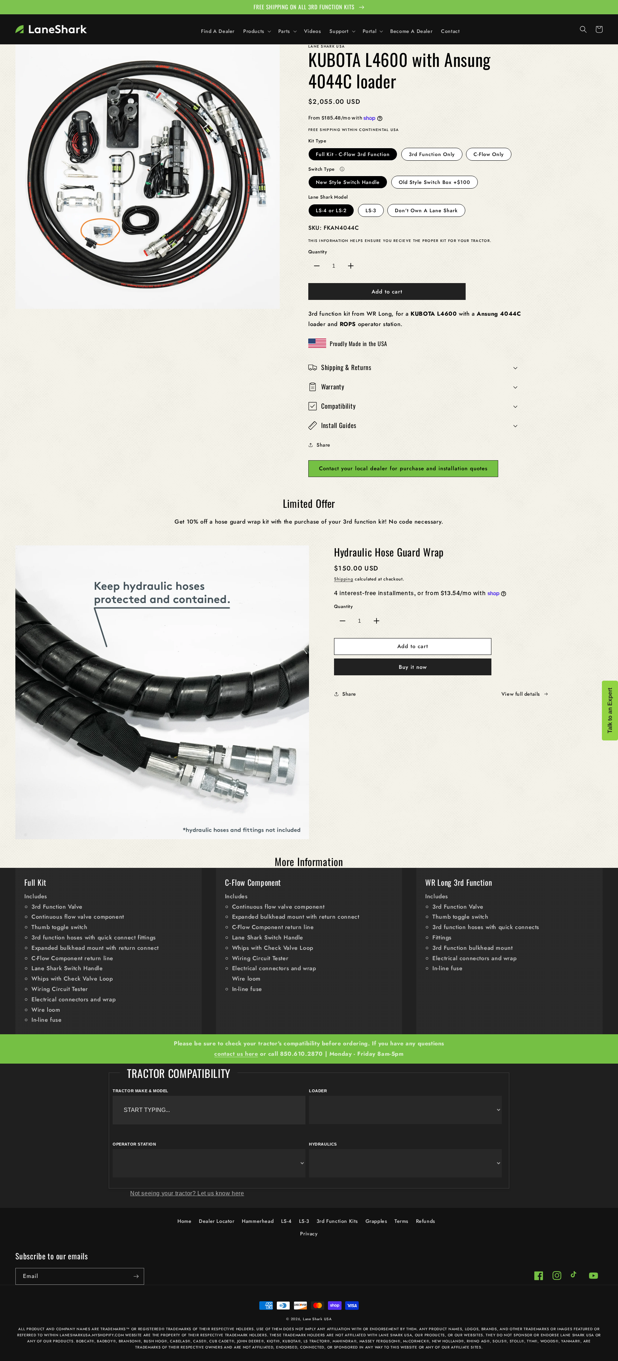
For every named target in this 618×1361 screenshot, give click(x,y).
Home (184, 1221)
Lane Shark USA (317, 1319)
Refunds (425, 1221)
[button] (256, 31)
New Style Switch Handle (348, 182)
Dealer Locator (216, 1221)
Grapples (376, 1221)
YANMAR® (570, 1341)
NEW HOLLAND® (448, 1341)
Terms (401, 1221)
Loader (318, 1091)
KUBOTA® (292, 1341)
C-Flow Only (489, 154)
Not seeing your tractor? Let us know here (187, 1193)
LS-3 (371, 210)
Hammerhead (258, 1221)
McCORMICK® (416, 1341)
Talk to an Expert (610, 710)
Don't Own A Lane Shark (426, 210)
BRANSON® (130, 1341)
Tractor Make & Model (140, 1091)
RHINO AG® (478, 1341)
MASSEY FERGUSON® (380, 1341)
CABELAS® (180, 1341)
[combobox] (209, 1110)
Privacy (309, 1233)
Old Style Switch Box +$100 (434, 182)
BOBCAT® (85, 1341)
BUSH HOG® (155, 1341)
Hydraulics (323, 1144)
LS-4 (286, 1221)
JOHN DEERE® (250, 1341)
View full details (520, 693)
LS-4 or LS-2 (331, 210)
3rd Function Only (432, 154)
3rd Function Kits (337, 1221)
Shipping (343, 579)
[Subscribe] (136, 1276)
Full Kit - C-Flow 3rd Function (353, 154)
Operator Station (134, 1144)
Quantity (317, 251)
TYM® (532, 1341)
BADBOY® (106, 1341)
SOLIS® (499, 1341)
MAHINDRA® (345, 1341)
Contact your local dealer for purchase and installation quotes (403, 468)
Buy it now (413, 667)
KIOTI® (273, 1341)
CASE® (200, 1341)
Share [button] (323, 444)
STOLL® (517, 1341)
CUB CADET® (221, 1341)
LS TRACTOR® (317, 1341)
